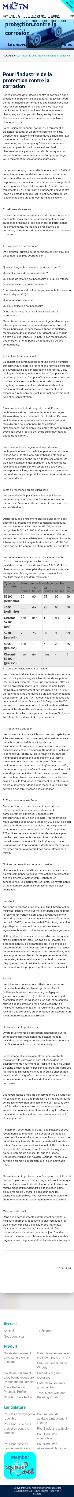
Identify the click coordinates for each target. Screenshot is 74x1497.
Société (9, 1330)
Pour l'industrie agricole (53, 1428)
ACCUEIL (8, 55)
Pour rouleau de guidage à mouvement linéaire (52, 1418)
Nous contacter (14, 1336)
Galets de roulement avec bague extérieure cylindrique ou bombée (19, 1377)
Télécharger (45, 1330)
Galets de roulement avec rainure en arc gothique (17, 1358)
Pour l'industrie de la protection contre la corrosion (17, 1428)
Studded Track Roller (18, 1397)
